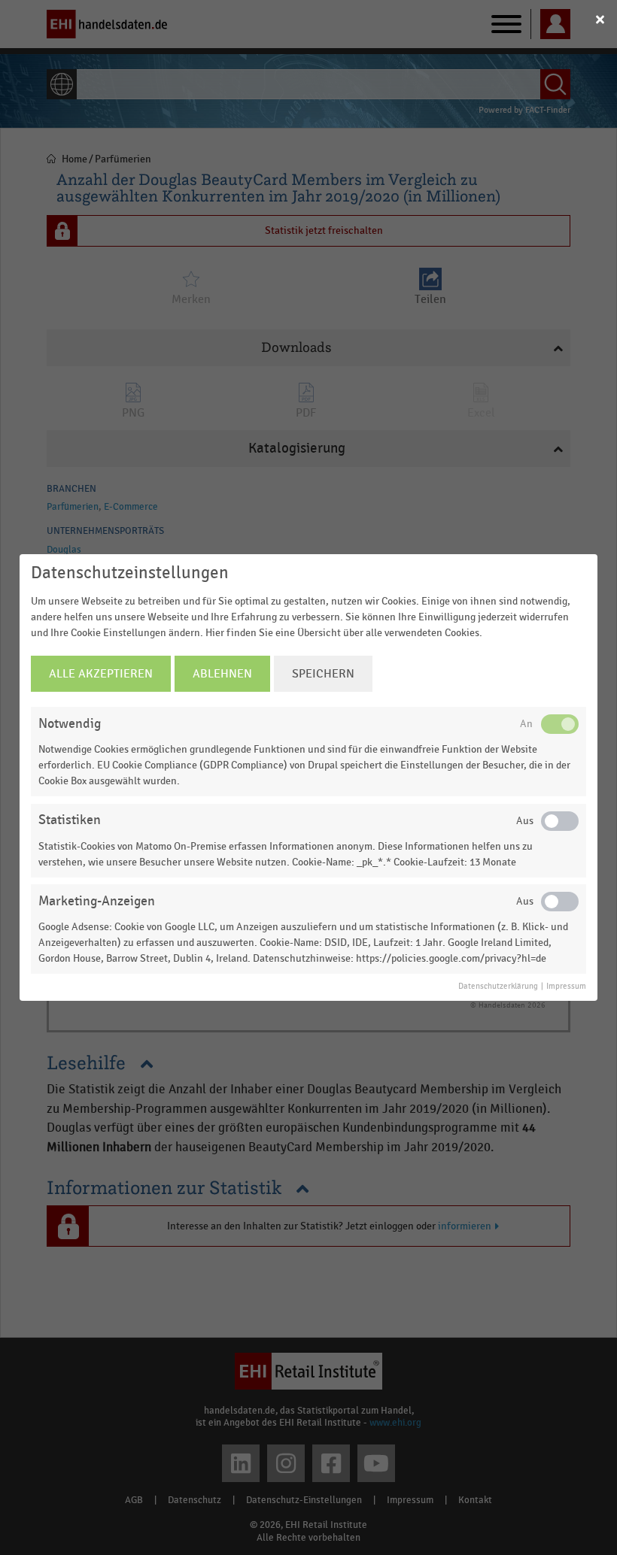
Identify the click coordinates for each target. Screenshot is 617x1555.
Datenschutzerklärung (498, 986)
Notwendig (69, 724)
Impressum (566, 986)
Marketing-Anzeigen (96, 901)
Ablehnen (222, 674)
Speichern (323, 674)
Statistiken (69, 820)
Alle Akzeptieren (101, 674)
